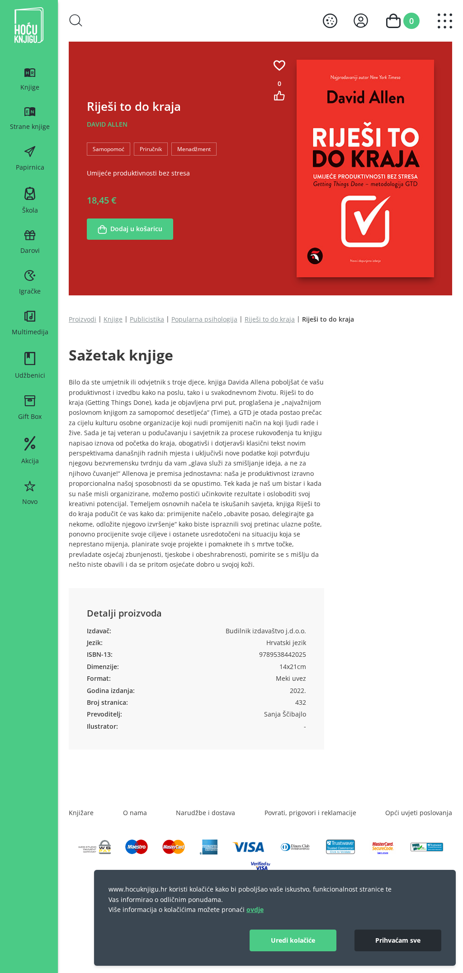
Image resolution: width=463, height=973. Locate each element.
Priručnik (151, 148)
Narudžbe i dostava (205, 812)
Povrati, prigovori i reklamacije (310, 812)
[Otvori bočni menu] (445, 21)
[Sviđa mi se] (279, 96)
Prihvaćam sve (397, 940)
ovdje (255, 909)
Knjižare (81, 812)
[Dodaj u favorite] (279, 65)
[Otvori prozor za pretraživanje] (76, 20)
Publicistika (147, 319)
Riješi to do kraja (270, 319)
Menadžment (194, 148)
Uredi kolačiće (293, 940)
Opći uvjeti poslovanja (418, 812)
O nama (135, 812)
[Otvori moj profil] (361, 20)
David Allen (107, 124)
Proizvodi (82, 319)
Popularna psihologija (204, 319)
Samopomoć (108, 148)
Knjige (113, 319)
